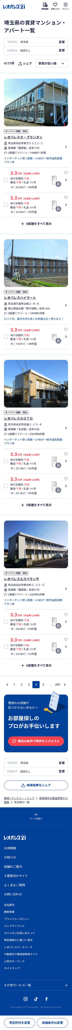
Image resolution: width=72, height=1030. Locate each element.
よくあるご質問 (14, 885)
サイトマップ (12, 968)
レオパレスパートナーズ (18, 947)
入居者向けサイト (16, 876)
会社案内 (9, 904)
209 (57, 684)
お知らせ (10, 857)
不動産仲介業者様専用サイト (21, 954)
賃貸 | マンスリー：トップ (19, 798)
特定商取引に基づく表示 (18, 940)
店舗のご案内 (13, 867)
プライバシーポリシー (17, 919)
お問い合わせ (13, 894)
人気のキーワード (14, 961)
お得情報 (10, 848)
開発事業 (9, 911)
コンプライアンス (14, 926)
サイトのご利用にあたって (19, 933)
